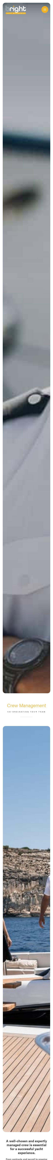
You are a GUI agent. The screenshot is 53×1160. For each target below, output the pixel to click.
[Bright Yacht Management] (15, 9)
